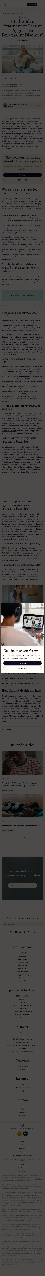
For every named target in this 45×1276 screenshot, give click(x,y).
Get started (22, 663)
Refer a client (22, 668)
